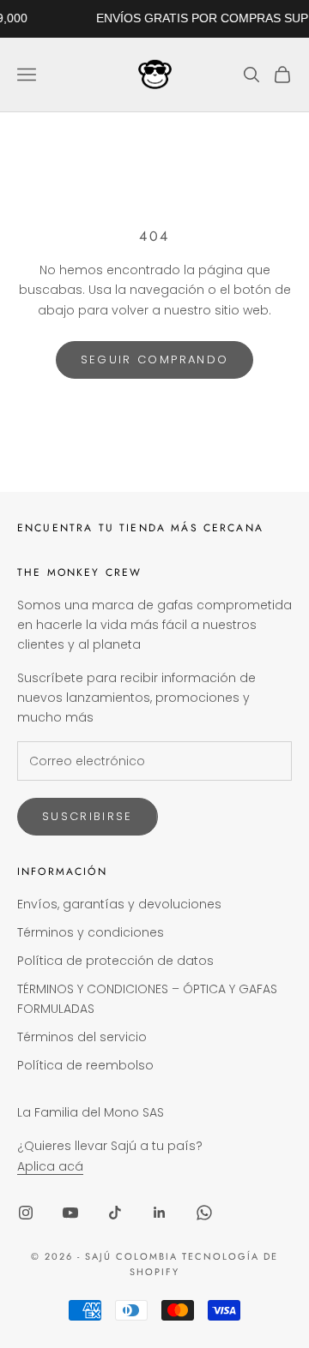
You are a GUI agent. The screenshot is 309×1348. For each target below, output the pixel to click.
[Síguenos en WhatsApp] (204, 1212)
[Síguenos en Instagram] (25, 1212)
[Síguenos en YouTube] (70, 1212)
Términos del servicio (82, 1036)
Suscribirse (87, 816)
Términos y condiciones (90, 932)
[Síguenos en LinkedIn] (159, 1212)
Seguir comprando (154, 359)
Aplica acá (50, 1166)
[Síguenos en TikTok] (115, 1212)
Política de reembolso (85, 1065)
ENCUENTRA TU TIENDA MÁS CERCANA (140, 528)
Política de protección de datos (115, 960)
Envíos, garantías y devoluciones (119, 904)
